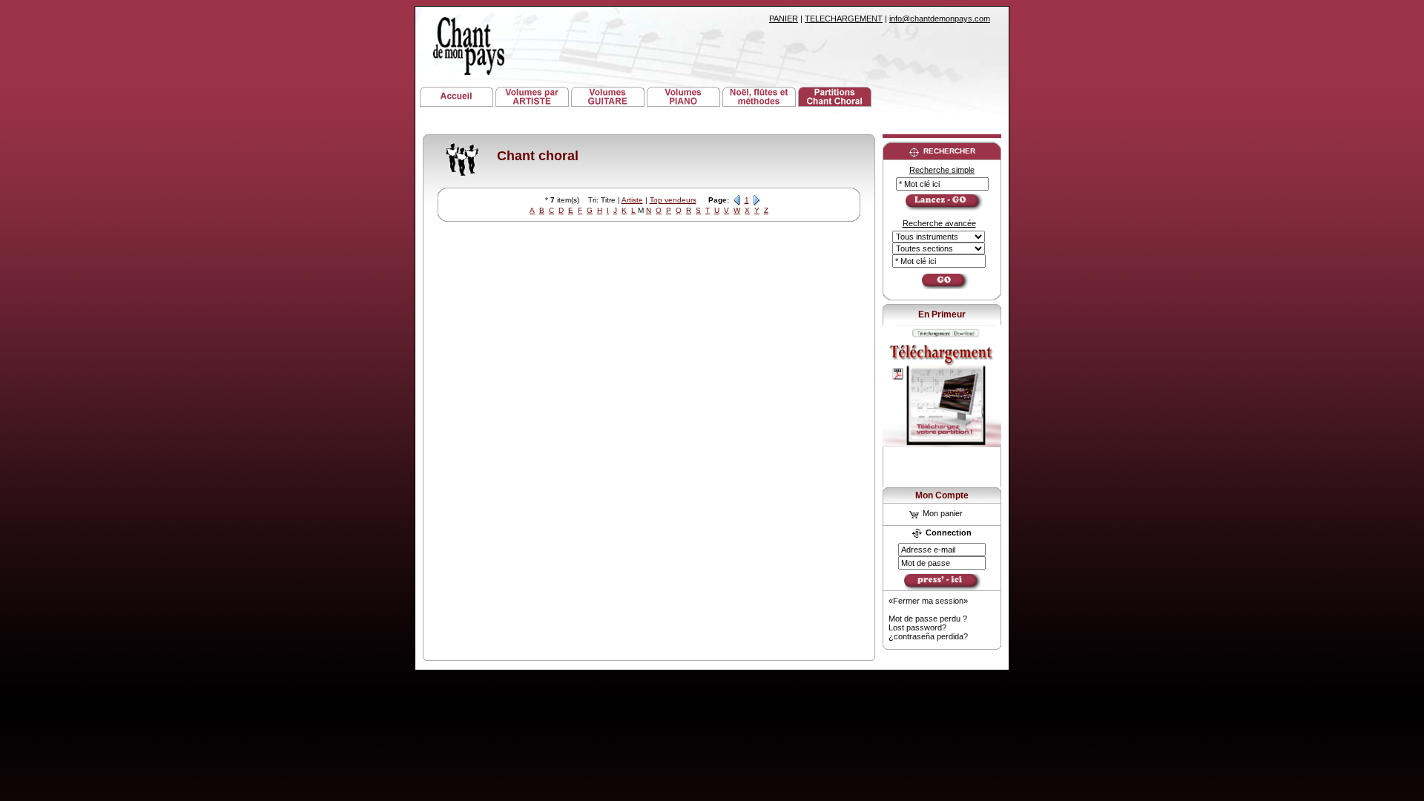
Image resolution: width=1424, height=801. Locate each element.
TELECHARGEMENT (844, 18)
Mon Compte (942, 495)
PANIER (783, 18)
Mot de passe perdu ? (928, 618)
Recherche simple (942, 169)
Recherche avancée (939, 223)
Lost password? (917, 627)
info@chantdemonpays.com (939, 18)
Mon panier (941, 513)
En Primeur (942, 314)
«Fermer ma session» (928, 600)
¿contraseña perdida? (928, 636)
